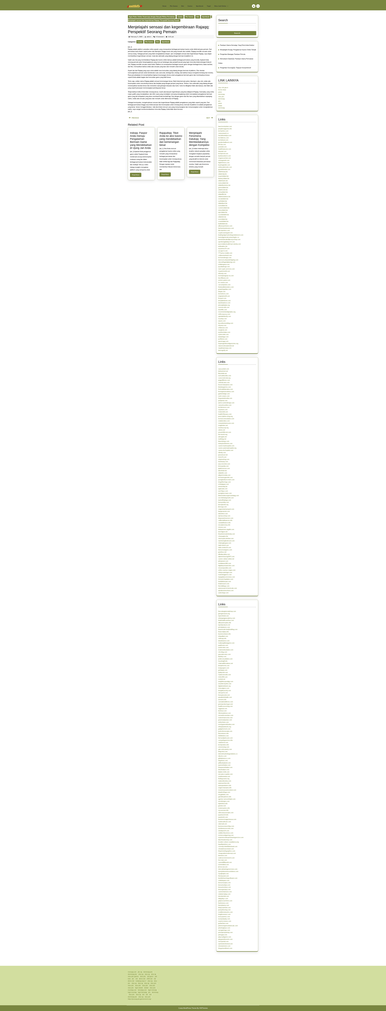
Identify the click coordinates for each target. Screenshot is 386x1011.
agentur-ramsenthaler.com (227, 799)
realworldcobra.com (224, 781)
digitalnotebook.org (224, 686)
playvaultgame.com (224, 937)
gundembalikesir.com (225, 142)
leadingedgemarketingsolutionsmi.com (230, 235)
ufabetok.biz (222, 217)
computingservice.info (225, 740)
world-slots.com (223, 647)
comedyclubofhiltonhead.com (227, 846)
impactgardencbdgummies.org (228, 343)
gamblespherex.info (224, 797)
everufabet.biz (222, 219)
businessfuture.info (224, 634)
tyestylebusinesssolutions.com (228, 871)
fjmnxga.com (222, 507)
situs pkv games (133, 976)
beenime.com (222, 855)
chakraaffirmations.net (225, 663)
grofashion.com (223, 923)
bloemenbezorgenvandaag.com (228, 495)
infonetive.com (223, 513)
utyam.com (222, 321)
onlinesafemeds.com (225, 167)
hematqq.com (142, 990)
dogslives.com (223, 760)
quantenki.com (223, 817)
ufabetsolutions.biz (224, 196)
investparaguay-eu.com (226, 275)
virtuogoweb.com (223, 160)
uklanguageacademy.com (226, 618)
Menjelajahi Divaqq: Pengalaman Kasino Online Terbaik (238, 50)
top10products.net (224, 625)
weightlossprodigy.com (225, 681)
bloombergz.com (223, 441)
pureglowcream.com (225, 493)
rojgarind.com (222, 708)
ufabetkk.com (222, 473)
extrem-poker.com (224, 280)
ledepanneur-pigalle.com (226, 529)
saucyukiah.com (223, 369)
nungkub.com (222, 330)
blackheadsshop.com (225, 840)
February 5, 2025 (136, 36)
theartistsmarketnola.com (226, 534)
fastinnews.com (223, 903)
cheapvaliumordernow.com (227, 853)
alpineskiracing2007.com (226, 556)
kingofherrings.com (224, 482)
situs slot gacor (223, 87)
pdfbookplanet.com (224, 763)
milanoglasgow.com (224, 543)
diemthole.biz (222, 470)
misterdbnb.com (223, 864)
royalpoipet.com (223, 873)
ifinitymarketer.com (224, 907)
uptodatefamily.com (224, 316)
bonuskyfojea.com (224, 885)
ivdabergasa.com (224, 264)
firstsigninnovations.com (226, 391)
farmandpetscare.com (225, 738)
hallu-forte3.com (223, 545)
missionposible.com (224, 568)
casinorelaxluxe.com (225, 892)
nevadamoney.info (224, 525)
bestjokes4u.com (223, 665)
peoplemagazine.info (225, 129)
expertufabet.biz (223, 176)
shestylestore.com (224, 946)
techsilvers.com (223, 294)
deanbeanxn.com (224, 641)
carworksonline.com (224, 405)
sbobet (146, 988)
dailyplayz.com (223, 898)
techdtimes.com (223, 138)
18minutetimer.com (224, 713)
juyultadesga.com (224, 266)
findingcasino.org (223, 778)
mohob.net (221, 679)
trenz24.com (222, 457)
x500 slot (149, 979)
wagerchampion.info (224, 787)
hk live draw (222, 90)
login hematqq (142, 992)
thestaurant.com (223, 876)
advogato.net (222, 437)
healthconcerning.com (225, 706)
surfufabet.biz (222, 201)
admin (149, 36)
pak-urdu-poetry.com (225, 749)
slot (136, 979)
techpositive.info (223, 745)
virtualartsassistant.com (226, 849)
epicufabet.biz (222, 212)
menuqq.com (132, 972)
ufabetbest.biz (222, 203)
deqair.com (221, 291)
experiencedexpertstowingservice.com (231, 837)
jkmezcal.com (222, 867)
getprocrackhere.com (225, 901)
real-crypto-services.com (226, 269)
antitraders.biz (222, 246)
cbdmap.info (222, 638)
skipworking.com (223, 459)
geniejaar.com (222, 670)
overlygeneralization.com (226, 724)
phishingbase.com (224, 928)
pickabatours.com (224, 627)
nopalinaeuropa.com (224, 348)
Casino (190, 6)
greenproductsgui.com (225, 704)
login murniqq (132, 992)
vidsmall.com (222, 824)
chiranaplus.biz (223, 536)
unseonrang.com (223, 747)
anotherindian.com (224, 332)
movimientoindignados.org (226, 312)
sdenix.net (221, 430)
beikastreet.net (223, 371)
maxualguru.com (223, 688)
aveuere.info (222, 699)
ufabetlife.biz (222, 194)
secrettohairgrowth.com (226, 498)
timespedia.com (223, 466)
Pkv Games (174, 6)
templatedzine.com (224, 300)
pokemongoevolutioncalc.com (228, 925)
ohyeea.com (222, 325)
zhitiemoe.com (223, 328)
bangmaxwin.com (224, 511)
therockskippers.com (225, 550)
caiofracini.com (223, 742)
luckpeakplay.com (224, 919)
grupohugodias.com (224, 289)
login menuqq (152, 990)
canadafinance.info (224, 522)
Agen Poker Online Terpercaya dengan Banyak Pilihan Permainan (152, 17)
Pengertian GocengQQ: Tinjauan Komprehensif (235, 68)
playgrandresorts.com (225, 939)
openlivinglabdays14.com (226, 242)
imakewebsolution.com (225, 650)
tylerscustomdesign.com (226, 403)
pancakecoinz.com (224, 654)
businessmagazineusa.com (227, 819)
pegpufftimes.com (224, 380)
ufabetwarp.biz (223, 171)
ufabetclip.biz (222, 174)
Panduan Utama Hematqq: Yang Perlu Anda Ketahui (237, 45)
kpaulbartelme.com (224, 844)
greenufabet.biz (223, 187)
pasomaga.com (223, 341)
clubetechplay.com (224, 894)
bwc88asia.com (223, 278)
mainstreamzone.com (225, 717)
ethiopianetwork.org (224, 726)
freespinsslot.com (224, 695)
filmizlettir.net (222, 373)
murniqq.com (132, 990)
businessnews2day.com (226, 826)
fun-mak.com (222, 860)
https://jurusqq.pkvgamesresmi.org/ (139, 999)
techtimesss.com (224, 407)
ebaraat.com (222, 151)
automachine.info (223, 783)
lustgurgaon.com (223, 668)
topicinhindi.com (223, 616)
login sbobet (139, 988)
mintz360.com (223, 677)
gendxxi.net (222, 806)
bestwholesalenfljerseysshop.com (229, 239)
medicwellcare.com (224, 821)
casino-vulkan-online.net (226, 559)
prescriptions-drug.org (225, 416)
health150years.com (225, 414)
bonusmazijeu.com (224, 882)
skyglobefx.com (223, 794)
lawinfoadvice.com (224, 303)
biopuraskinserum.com (225, 518)
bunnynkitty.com (223, 502)
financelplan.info (223, 632)
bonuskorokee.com (224, 887)
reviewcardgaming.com (226, 835)
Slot (182, 6)
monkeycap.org (223, 428)
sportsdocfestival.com (225, 944)
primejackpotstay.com (225, 932)
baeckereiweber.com (225, 126)
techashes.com (223, 131)
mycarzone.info (223, 810)
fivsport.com (222, 298)
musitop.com (222, 318)
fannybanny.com (223, 905)
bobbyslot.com (223, 672)
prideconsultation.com (225, 659)
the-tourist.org (222, 434)
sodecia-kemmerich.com (226, 858)
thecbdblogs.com (223, 586)
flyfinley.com (222, 656)
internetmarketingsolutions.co (227, 754)
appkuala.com (222, 489)
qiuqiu (220, 105)
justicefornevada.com (225, 731)
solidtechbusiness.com (225, 833)
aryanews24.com (224, 248)
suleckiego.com (223, 593)
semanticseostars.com (225, 715)
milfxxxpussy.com (224, 314)
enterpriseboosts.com (225, 443)
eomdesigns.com (224, 801)
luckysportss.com (224, 916)
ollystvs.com (222, 756)
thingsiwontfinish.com (225, 948)
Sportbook (199, 6)
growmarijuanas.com (225, 720)
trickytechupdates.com (225, 579)
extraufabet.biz (223, 192)
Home (164, 6)
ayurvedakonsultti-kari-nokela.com (229, 244)
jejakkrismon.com (224, 468)
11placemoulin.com (224, 674)
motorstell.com (223, 412)
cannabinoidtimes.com (225, 702)
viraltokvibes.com (224, 421)
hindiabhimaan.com (224, 581)
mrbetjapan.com (223, 484)
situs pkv (221, 96)
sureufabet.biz (222, 205)
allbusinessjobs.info (224, 622)
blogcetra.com (223, 751)
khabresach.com (223, 583)
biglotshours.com (223, 162)
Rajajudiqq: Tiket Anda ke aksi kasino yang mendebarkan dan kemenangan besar (170, 138)
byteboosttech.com (224, 156)
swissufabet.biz (223, 183)
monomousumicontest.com (227, 790)
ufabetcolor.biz (223, 190)
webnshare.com (223, 722)
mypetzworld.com (224, 271)
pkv (219, 101)
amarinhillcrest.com (224, 432)
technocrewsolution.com (226, 418)
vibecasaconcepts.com (226, 812)
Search (223, 20)
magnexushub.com (224, 158)
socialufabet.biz (223, 199)
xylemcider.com (223, 334)
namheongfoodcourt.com (226, 541)
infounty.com (222, 273)
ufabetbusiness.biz (224, 185)
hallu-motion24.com (224, 547)
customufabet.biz (223, 208)
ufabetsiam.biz (223, 180)
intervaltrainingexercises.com (227, 869)
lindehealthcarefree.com (226, 620)
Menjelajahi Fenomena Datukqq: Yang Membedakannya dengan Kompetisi (199, 138)
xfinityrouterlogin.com (225, 572)
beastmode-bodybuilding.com (228, 629)
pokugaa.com (222, 935)
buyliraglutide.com (224, 165)
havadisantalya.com (224, 135)
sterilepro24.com (223, 831)
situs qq (140, 974)
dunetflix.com (222, 309)
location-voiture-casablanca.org (228, 842)
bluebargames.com (224, 387)
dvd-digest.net (222, 532)
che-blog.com (222, 652)
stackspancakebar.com (226, 538)
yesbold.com (222, 147)
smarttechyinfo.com (224, 683)
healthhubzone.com (224, 149)
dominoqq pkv (148, 972)
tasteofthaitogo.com (224, 500)
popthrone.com (223, 645)
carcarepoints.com (224, 285)
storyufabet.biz (223, 210)
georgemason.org (224, 613)
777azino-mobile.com (225, 253)
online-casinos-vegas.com (227, 570)
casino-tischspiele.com (225, 450)
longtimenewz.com (224, 914)
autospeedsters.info (224, 785)
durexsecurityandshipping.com (228, 260)
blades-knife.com (223, 772)
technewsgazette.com (225, 477)
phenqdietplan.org (224, 305)
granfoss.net (222, 552)
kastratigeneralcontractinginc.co (228, 237)
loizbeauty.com (223, 461)
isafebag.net (222, 439)
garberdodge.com (224, 394)
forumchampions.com (225, 385)
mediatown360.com (224, 563)
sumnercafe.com (223, 307)
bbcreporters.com (224, 230)
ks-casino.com (223, 282)
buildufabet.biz (223, 224)
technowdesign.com (224, 257)
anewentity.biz (222, 486)
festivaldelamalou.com (225, 389)
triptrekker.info (222, 803)
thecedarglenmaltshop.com (227, 611)
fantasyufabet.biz (223, 178)
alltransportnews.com (225, 226)
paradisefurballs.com (225, 697)
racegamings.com (224, 930)
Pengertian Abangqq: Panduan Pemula (232, 54)
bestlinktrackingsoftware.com (227, 878)
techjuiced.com (223, 153)
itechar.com (222, 144)
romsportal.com (223, 941)
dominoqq (221, 94)
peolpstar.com (222, 400)
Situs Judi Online (220, 6)
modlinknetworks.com (225, 912)
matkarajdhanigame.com (226, 643)
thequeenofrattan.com (225, 767)
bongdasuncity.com (224, 690)
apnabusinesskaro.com (226, 590)
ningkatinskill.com (224, 296)
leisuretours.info (223, 733)
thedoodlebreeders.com (226, 287)
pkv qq (140, 972)
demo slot (142, 979)
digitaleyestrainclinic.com (226, 565)
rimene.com (222, 527)
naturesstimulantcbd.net (226, 346)
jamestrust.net (223, 455)
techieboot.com (223, 140)
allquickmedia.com (224, 475)
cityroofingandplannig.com (226, 262)
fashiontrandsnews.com (226, 228)
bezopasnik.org (223, 504)
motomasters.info (224, 808)
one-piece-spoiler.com (225, 774)
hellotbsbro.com (223, 736)
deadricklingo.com (224, 792)
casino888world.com (225, 862)
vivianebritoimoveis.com (226, 423)
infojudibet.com (223, 636)
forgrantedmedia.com (225, 398)
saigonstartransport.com (226, 509)
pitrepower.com (223, 561)
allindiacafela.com (224, 554)
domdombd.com (223, 896)
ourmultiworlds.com (224, 375)
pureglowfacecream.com (226, 479)
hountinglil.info (222, 661)
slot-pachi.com (223, 693)
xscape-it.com (223, 251)
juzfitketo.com (222, 339)
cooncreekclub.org (224, 378)
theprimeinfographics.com (226, 851)
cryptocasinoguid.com (225, 233)
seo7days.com (223, 491)
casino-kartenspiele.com (226, 446)
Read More (136, 175)
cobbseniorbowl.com (225, 255)
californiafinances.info (225, 520)
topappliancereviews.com (226, 577)
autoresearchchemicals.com (227, 588)
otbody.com (222, 452)
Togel (209, 6)
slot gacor (150, 976)
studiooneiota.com (224, 776)
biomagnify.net (223, 350)
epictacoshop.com (224, 516)
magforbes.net (223, 425)
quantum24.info (223, 815)
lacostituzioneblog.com (225, 323)
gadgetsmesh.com (224, 729)
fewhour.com (222, 711)
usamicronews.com (224, 921)
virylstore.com (223, 409)
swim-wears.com (224, 396)
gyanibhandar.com (224, 169)
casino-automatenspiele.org (227, 448)
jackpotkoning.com (224, 910)
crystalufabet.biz (223, 214)
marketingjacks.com (225, 574)
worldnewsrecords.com (226, 828)
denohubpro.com (223, 769)
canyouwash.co (223, 133)
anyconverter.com (224, 464)
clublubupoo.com (223, 880)
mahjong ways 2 (141, 981)
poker (220, 92)
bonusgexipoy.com (224, 889)
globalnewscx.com (224, 758)
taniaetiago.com (223, 337)
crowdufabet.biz (223, 221)
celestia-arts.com (224, 382)
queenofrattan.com (224, 765)
